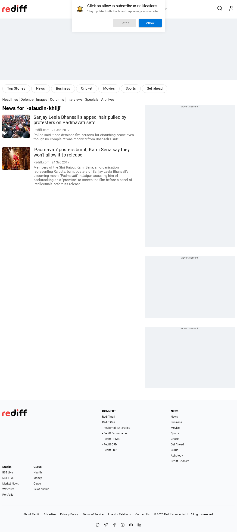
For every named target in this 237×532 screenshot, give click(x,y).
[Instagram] (123, 525)
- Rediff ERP (109, 450)
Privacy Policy (69, 514)
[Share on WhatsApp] (98, 525)
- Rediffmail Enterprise (116, 427)
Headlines (10, 99)
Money (38, 478)
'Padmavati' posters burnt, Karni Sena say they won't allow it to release (82, 152)
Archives (108, 99)
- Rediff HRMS (110, 439)
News (40, 88)
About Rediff (31, 514)
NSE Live (7, 478)
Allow (150, 23)
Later (125, 23)
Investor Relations (119, 514)
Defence (27, 99)
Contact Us (142, 514)
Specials (92, 99)
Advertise (50, 514)
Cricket (86, 88)
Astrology (177, 455)
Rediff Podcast (180, 461)
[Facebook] (114, 525)
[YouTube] (131, 525)
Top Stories (16, 88)
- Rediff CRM (109, 444)
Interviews (75, 99)
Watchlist (8, 489)
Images (42, 99)
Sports (131, 88)
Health (38, 472)
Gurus (174, 450)
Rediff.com (171, 514)
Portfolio (7, 494)
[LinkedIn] (139, 525)
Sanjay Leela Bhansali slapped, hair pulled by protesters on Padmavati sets (80, 120)
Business (63, 88)
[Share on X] (106, 525)
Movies (109, 88)
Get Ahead (177, 444)
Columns (57, 99)
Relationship (41, 489)
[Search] (219, 8)
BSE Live (7, 472)
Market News (10, 483)
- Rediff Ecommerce (114, 433)
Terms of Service (93, 514)
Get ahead (154, 88)
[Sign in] (231, 8)
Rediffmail (108, 416)
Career (38, 483)
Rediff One (108, 422)
